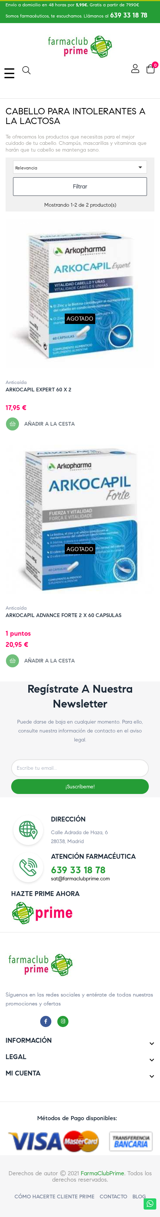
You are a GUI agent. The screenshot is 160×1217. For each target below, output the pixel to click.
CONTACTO (113, 1197)
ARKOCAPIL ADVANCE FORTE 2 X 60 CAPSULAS (63, 616)
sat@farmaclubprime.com (80, 879)
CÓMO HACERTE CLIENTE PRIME (55, 1197)
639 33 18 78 (128, 15)
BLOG (139, 1197)
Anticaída (16, 382)
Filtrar (80, 186)
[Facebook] (47, 1021)
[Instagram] (64, 1021)
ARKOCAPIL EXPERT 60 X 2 (38, 390)
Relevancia (80, 167)
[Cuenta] (134, 68)
